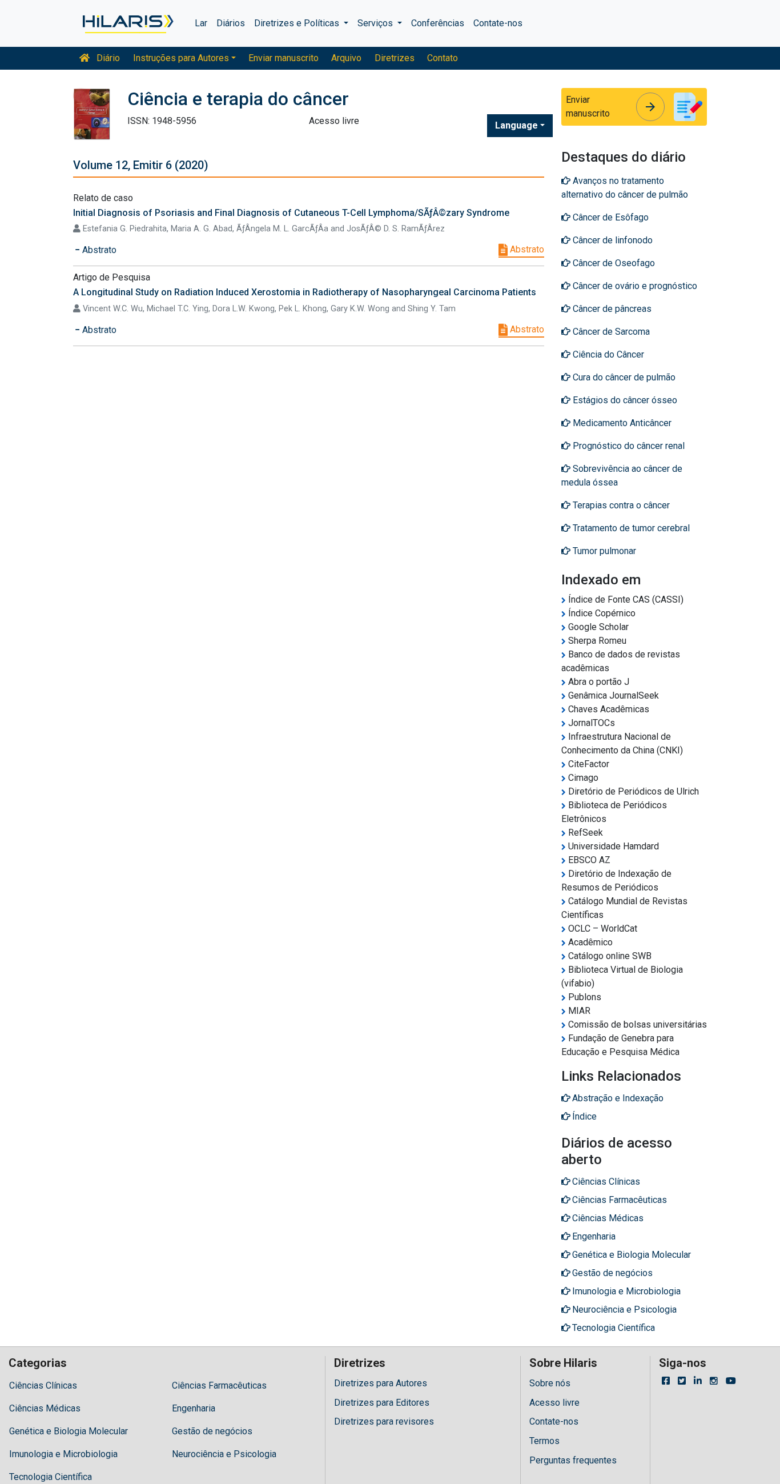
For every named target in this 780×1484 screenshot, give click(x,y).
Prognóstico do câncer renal (627, 445)
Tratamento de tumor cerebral (630, 528)
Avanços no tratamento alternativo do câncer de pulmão (624, 187)
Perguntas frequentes (573, 1460)
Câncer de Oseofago (612, 263)
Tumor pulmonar (603, 551)
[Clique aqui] (127, 23)
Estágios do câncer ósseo (623, 400)
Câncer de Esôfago (609, 217)
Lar (201, 23)
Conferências (437, 23)
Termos (544, 1440)
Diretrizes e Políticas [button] (297, 23)
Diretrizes (395, 58)
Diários (230, 23)
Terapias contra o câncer (620, 505)
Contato (442, 58)
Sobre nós (549, 1383)
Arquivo (346, 58)
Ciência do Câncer (607, 354)
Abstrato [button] (98, 249)
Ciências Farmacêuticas (219, 1385)
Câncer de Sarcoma (610, 331)
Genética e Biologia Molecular (68, 1431)
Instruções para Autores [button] (181, 58)
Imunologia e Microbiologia (63, 1454)
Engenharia (193, 1408)
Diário (107, 58)
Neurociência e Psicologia (224, 1454)
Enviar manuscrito (283, 58)
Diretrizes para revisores (384, 1421)
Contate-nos (497, 23)
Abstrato (526, 249)
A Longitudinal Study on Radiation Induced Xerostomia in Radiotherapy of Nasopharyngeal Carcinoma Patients (304, 292)
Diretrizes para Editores (381, 1402)
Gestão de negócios (212, 1431)
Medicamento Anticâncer (621, 423)
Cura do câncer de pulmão (623, 377)
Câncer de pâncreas (611, 308)
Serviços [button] (376, 23)
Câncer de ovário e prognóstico (633, 285)
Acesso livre (554, 1402)
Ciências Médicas (45, 1408)
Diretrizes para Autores (380, 1383)
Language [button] (516, 125)
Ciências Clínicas (43, 1385)
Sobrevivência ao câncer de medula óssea (621, 475)
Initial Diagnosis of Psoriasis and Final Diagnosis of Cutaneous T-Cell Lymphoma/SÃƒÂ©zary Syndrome (291, 212)
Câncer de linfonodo (611, 240)
